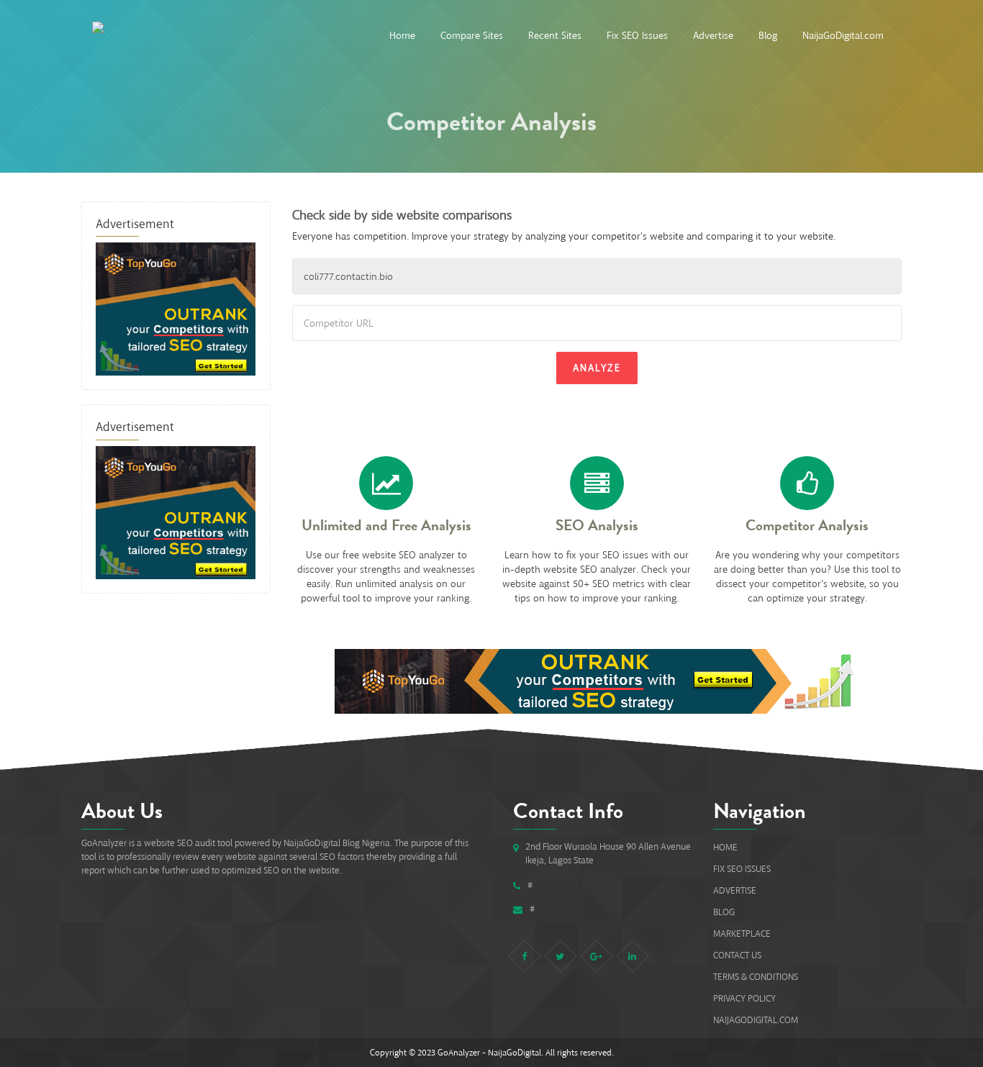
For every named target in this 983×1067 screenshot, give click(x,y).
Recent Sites (554, 35)
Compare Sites (471, 35)
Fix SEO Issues (637, 35)
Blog (767, 35)
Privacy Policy (744, 998)
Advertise (713, 35)
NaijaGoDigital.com (843, 35)
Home (402, 35)
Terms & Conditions (755, 977)
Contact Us (737, 955)
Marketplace (742, 933)
